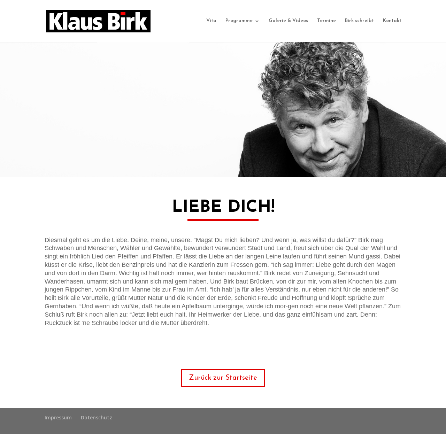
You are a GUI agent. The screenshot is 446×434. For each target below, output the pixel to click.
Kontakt (392, 20)
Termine (326, 20)
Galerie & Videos (288, 20)
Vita (211, 20)
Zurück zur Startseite (223, 377)
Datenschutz (96, 417)
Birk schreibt (359, 20)
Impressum (58, 417)
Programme (239, 20)
